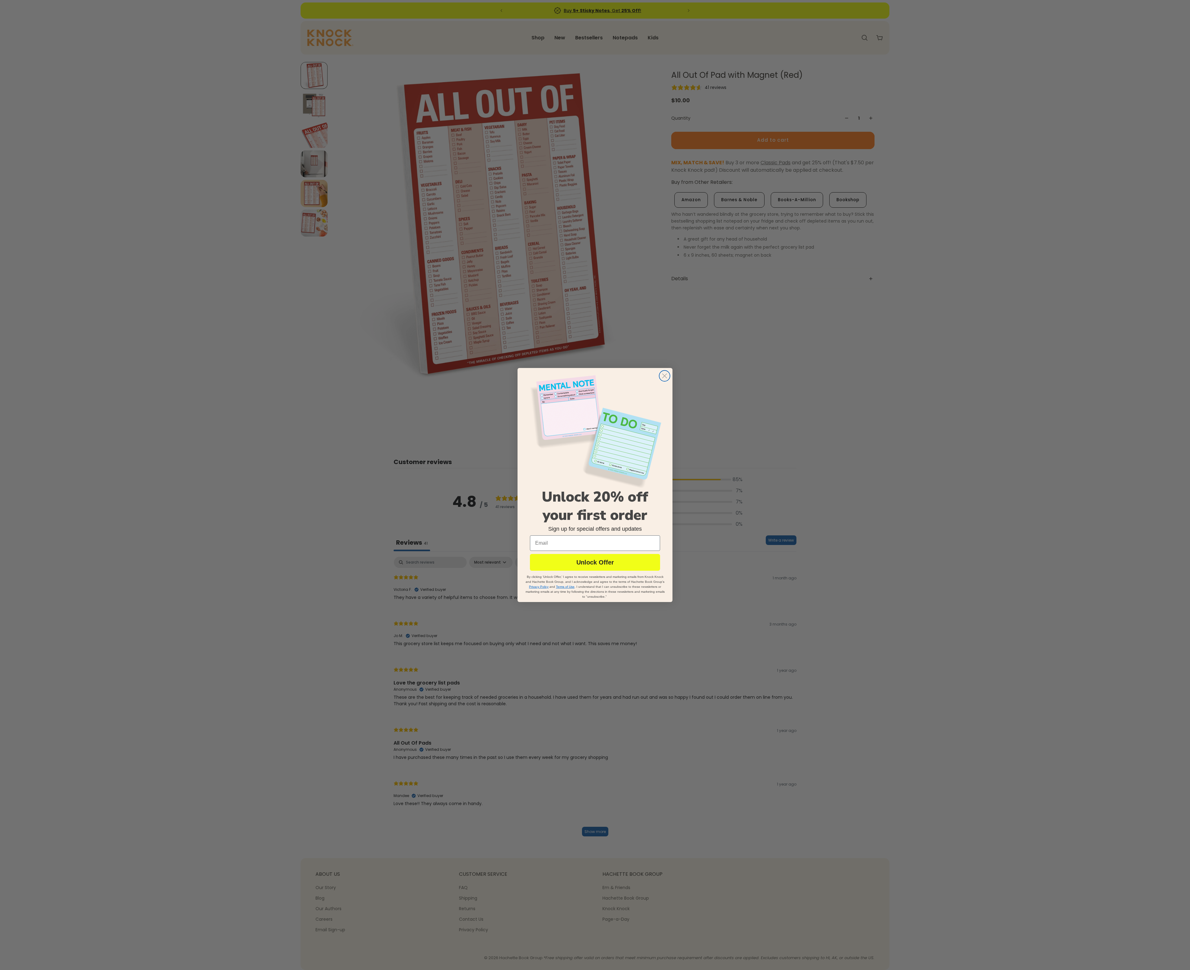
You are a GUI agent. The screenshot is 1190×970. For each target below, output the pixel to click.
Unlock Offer (595, 562)
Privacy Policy (539, 587)
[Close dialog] (664, 375)
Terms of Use (565, 587)
